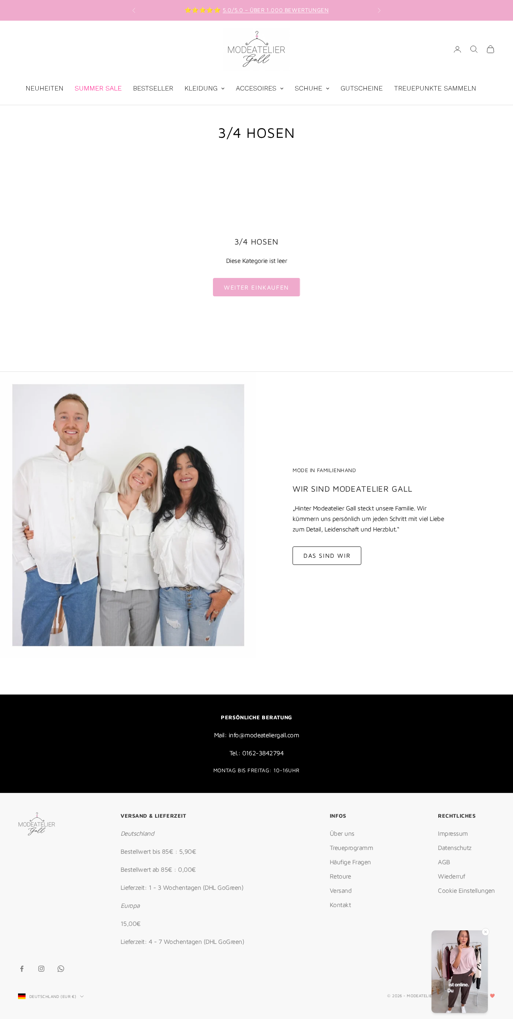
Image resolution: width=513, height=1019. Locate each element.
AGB (444, 862)
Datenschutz (454, 847)
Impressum (453, 833)
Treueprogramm (351, 847)
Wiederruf (451, 876)
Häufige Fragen (350, 862)
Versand (341, 890)
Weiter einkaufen (256, 287)
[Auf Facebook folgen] (22, 968)
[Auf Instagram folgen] (41, 968)
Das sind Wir (326, 555)
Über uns (342, 833)
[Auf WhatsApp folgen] (61, 968)
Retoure (340, 876)
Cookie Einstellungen (466, 890)
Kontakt (340, 905)
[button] (460, 973)
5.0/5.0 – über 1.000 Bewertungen (276, 10)
